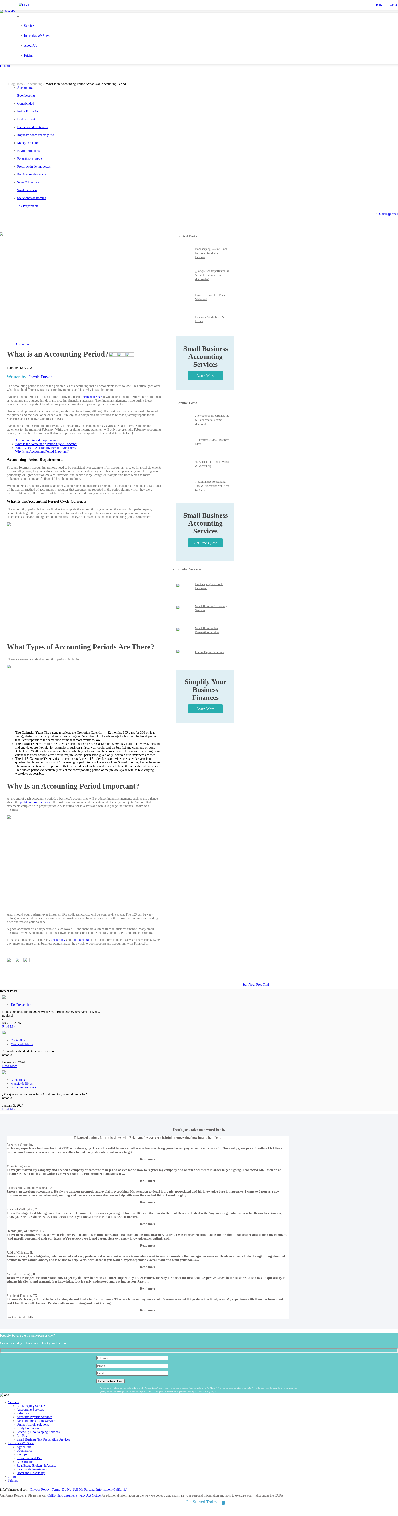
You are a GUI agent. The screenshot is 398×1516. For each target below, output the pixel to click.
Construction (25, 1462)
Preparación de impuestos (34, 166)
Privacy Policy (40, 1489)
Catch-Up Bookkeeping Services (38, 1432)
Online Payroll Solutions (209, 652)
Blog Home (16, 84)
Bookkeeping (26, 95)
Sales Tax (23, 1413)
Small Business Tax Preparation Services (43, 1439)
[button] (147, 1159)
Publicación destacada (31, 174)
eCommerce (24, 1450)
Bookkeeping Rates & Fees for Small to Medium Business (211, 253)
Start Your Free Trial (255, 984)
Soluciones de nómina (31, 198)
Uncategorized (388, 214)
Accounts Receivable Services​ (36, 1420)
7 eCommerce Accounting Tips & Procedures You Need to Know (212, 486)
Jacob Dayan (41, 376)
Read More (9, 1026)
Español (5, 65)
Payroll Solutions (28, 150)
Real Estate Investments (32, 1469)
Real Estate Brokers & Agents (36, 1465)
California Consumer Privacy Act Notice (74, 1495)
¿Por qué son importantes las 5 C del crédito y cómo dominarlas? (212, 275)
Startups (22, 1454)
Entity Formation (28, 111)
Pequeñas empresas (29, 158)
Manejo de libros (28, 143)
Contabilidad (25, 103)
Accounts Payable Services (34, 1417)
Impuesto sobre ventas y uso (35, 135)
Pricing (28, 55)
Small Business (27, 190)
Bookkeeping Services (31, 1406)
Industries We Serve (37, 35)
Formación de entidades (32, 127)
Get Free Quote (205, 543)
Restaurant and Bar (29, 1458)
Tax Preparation (27, 206)
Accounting (34, 84)
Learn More (205, 376)
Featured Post (26, 119)
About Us (30, 45)
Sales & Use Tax (28, 182)
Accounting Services (30, 1409)
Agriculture (24, 1447)
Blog (379, 4)
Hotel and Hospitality (31, 1473)
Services (29, 25)
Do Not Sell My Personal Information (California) (94, 1489)
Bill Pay (22, 1435)
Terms (56, 1489)
